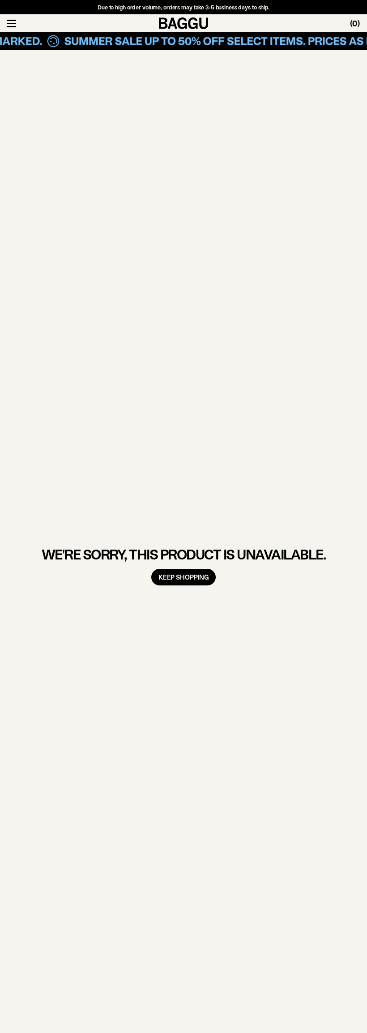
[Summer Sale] (183, 41)
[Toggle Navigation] (11, 23)
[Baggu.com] (183, 23)
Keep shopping (183, 577)
